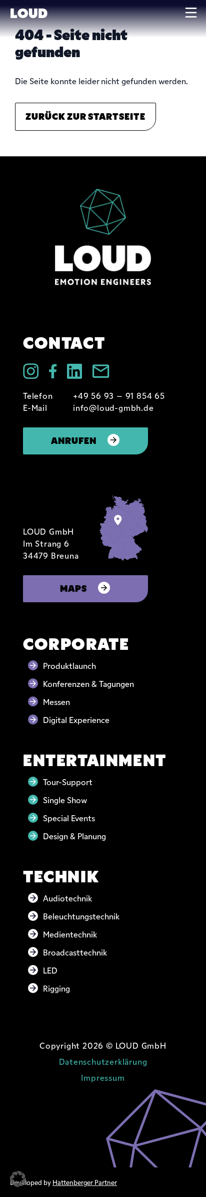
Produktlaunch (69, 665)
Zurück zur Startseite (86, 115)
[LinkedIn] (74, 371)
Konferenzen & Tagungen (88, 683)
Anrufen (73, 439)
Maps (73, 587)
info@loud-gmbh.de (113, 407)
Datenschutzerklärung (103, 1061)
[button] (18, 1179)
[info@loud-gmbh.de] (101, 371)
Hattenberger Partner (84, 1181)
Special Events (69, 817)
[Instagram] (31, 371)
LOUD (29, 12)
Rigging (56, 988)
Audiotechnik (67, 897)
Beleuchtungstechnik (81, 915)
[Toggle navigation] (191, 12)
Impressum (102, 1077)
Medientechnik (70, 933)
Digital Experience (76, 719)
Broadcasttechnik (75, 951)
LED (50, 970)
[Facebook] (53, 371)
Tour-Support (67, 781)
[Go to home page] (103, 236)
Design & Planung (74, 835)
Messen (56, 701)
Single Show (65, 799)
